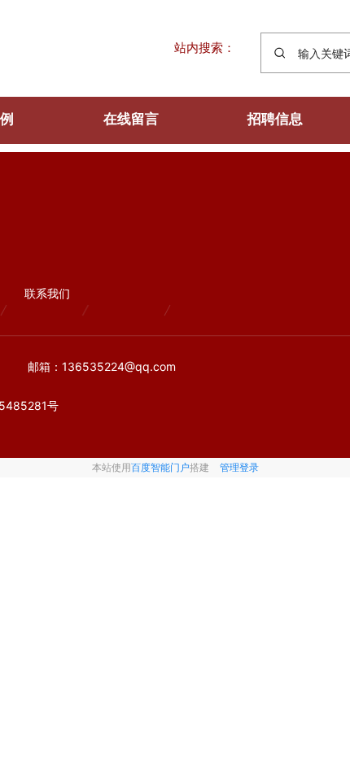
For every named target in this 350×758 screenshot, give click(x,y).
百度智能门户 (160, 467)
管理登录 (239, 467)
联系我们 (47, 293)
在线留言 (131, 119)
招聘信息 (275, 119)
